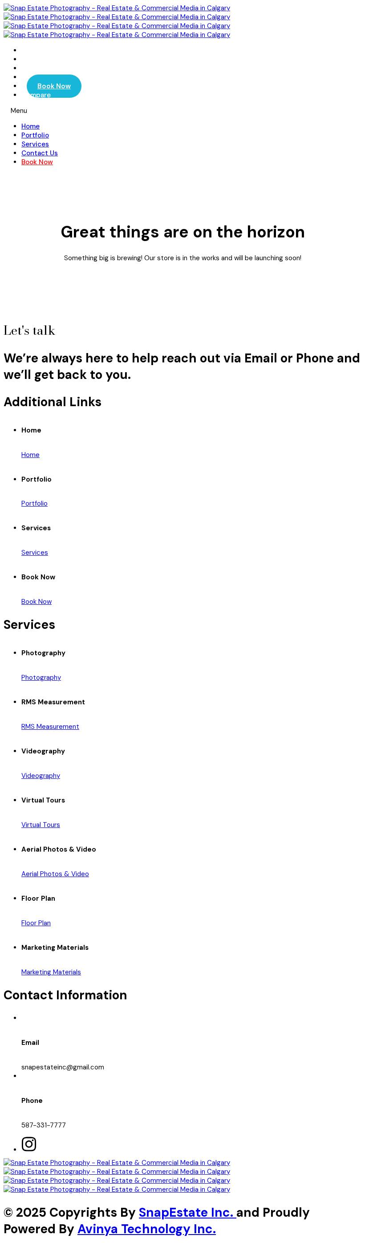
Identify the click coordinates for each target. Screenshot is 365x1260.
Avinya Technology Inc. (146, 1229)
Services (35, 144)
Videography (40, 775)
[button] (182, 110)
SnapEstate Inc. (187, 1212)
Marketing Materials (51, 972)
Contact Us (39, 153)
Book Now (54, 86)
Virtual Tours (40, 824)
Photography (41, 677)
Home (30, 126)
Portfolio (35, 135)
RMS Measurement (50, 726)
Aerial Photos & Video (55, 873)
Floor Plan (36, 923)
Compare (36, 95)
